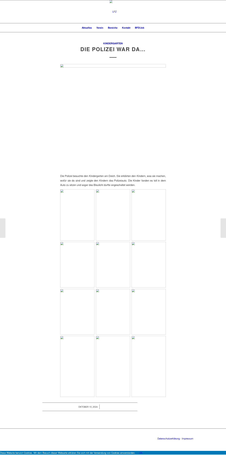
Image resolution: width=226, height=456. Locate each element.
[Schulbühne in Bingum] (2, 228)
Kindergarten (113, 43)
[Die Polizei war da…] (113, 117)
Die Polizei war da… (113, 49)
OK (140, 452)
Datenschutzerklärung (168, 438)
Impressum (187, 438)
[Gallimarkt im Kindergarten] (223, 228)
